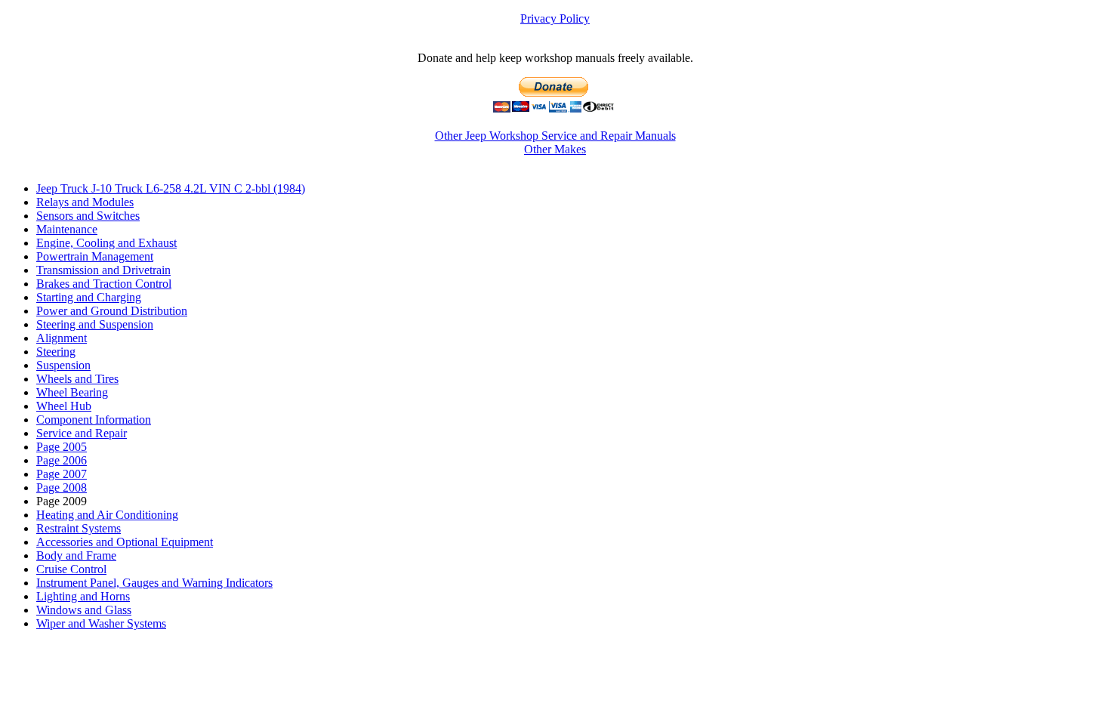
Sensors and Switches (88, 215)
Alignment (61, 338)
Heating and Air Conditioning (107, 514)
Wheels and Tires (77, 378)
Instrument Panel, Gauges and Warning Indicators (154, 582)
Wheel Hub (63, 406)
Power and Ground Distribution (111, 310)
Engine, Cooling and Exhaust (106, 242)
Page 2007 (61, 473)
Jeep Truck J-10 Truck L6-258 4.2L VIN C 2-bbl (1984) (170, 188)
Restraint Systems (78, 528)
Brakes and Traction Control (103, 283)
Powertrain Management (94, 256)
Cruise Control (71, 569)
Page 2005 (61, 446)
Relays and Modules (85, 202)
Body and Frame (76, 555)
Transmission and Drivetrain (103, 270)
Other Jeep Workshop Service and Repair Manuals (555, 135)
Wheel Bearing (72, 392)
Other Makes (555, 149)
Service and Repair (81, 433)
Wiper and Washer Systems (101, 623)
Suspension (63, 365)
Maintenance (66, 229)
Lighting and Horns (83, 596)
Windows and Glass (83, 609)
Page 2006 (61, 460)
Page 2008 (61, 487)
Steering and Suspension (94, 324)
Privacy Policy (555, 18)
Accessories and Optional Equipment (124, 541)
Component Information (93, 419)
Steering (56, 351)
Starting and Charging (88, 297)
